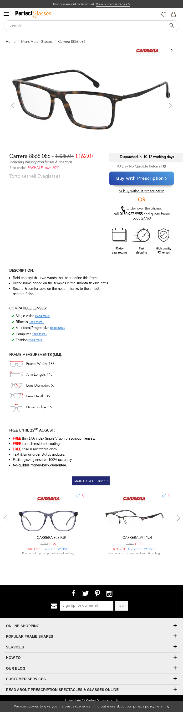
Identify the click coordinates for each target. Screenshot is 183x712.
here (159, 706)
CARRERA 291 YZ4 (137, 538)
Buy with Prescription (140, 178)
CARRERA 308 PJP (51, 538)
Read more (42, 316)
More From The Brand (91, 481)
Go (121, 606)
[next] (169, 105)
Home (10, 42)
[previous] (13, 105)
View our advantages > (113, 4)
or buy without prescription (141, 191)
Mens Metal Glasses (36, 42)
